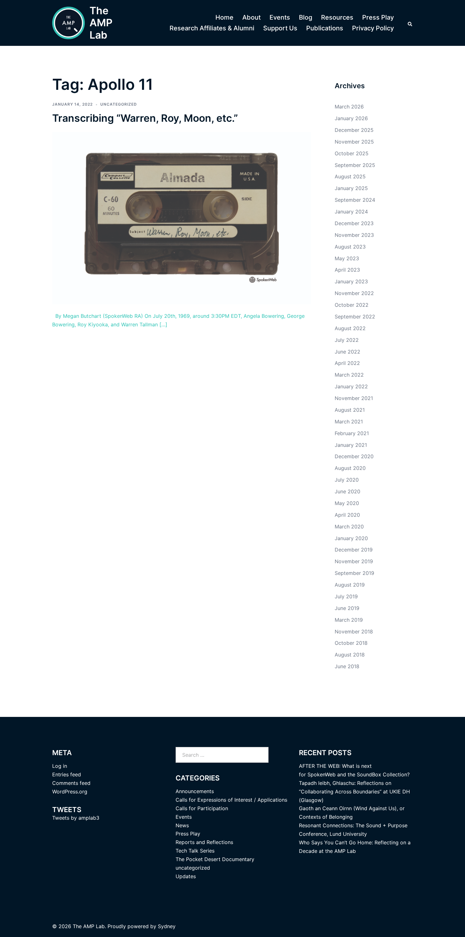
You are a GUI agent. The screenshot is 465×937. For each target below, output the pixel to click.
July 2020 (347, 480)
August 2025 (350, 176)
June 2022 (347, 351)
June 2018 (347, 666)
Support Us (280, 28)
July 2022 (347, 340)
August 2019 (350, 585)
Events (280, 17)
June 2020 (347, 491)
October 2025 (352, 153)
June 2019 (347, 608)
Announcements (195, 791)
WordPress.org (69, 791)
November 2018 (354, 631)
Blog (305, 17)
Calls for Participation (202, 808)
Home (224, 17)
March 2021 (349, 421)
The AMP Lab (101, 22)
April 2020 (347, 515)
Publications (324, 28)
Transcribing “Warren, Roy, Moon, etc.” (145, 118)
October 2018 (351, 643)
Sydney (167, 926)
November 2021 (354, 398)
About (251, 17)
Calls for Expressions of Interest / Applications (231, 800)
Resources (337, 17)
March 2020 (349, 526)
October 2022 (352, 305)
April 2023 (347, 270)
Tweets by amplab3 (75, 818)
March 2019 (349, 620)
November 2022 (354, 293)
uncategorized (118, 104)
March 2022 (349, 375)
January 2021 (351, 445)
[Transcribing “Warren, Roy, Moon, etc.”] (181, 217)
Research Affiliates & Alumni (212, 28)
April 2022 (347, 363)
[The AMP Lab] (68, 23)
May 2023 (347, 258)
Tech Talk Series (195, 851)
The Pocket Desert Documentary (215, 859)
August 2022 (350, 328)
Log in (59, 766)
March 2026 (349, 106)
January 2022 (351, 386)
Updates (186, 876)
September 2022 (355, 316)
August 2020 (350, 468)
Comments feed (71, 783)
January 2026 (351, 118)
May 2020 (347, 503)
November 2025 (354, 142)
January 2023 (351, 281)
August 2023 (350, 246)
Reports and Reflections (204, 842)
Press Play (378, 17)
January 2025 (351, 188)
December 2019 (354, 549)
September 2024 (355, 200)
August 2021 (350, 410)
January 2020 (351, 538)
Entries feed (66, 774)
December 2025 (354, 130)
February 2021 (352, 433)
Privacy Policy (373, 28)
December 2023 (354, 223)
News (182, 825)
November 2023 (354, 235)
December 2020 (354, 456)
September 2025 (355, 165)
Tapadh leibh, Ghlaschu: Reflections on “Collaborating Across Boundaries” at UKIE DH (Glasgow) (354, 791)
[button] (410, 23)
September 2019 (354, 573)
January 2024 (351, 211)
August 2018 (350, 654)
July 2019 (346, 596)
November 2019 (354, 561)
